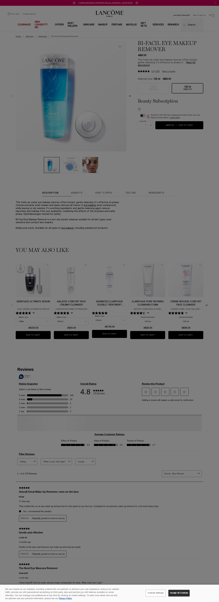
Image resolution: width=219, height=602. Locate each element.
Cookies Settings (155, 593)
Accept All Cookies (179, 593)
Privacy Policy (65, 599)
